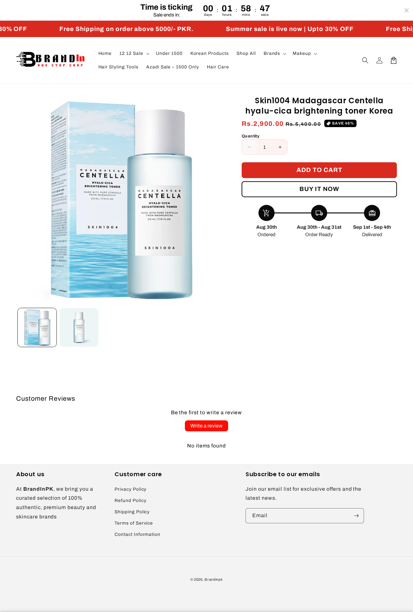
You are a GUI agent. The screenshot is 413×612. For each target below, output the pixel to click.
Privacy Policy (130, 489)
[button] (134, 53)
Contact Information (137, 534)
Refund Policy (130, 500)
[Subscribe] (356, 515)
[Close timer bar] (406, 10)
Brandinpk (214, 579)
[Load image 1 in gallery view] (37, 327)
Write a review (206, 425)
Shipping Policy (132, 511)
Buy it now (319, 189)
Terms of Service (134, 523)
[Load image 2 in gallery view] (79, 327)
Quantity (250, 136)
